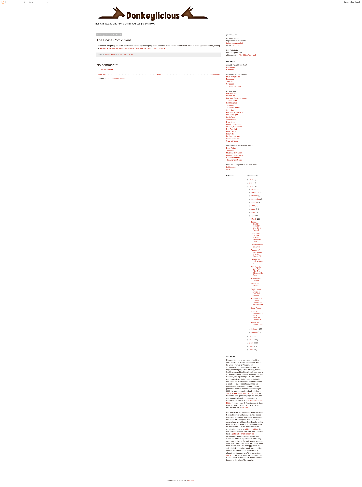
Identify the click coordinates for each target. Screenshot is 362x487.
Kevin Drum (230, 117)
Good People (256, 308)
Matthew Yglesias (233, 77)
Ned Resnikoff (231, 129)
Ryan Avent (230, 122)
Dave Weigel (231, 148)
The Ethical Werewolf (247, 55)
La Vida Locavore (233, 136)
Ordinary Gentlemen (234, 127)
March (254, 219)
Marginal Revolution (234, 153)
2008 (251, 350)
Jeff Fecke (230, 105)
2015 (251, 180)
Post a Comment (106, 70)
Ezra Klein (230, 70)
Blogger (191, 480)
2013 (251, 186)
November (255, 193)
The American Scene (234, 160)
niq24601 (245, 408)
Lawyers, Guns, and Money (236, 98)
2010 (251, 343)
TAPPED (229, 82)
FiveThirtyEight (232, 115)
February (255, 329)
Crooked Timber (232, 141)
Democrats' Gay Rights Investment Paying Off (256, 253)
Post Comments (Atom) (116, 79)
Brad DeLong (231, 93)
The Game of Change (256, 279)
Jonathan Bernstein (233, 86)
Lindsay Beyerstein (233, 124)
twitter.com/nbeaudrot (234, 43)
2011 (251, 340)
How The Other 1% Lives (257, 246)
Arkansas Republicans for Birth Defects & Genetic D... (257, 315)
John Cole (230, 110)
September (255, 199)
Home (159, 75)
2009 (251, 346)
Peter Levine (231, 132)
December (255, 189)
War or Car (230, 455)
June (253, 209)
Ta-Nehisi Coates (233, 108)
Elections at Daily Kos (234, 113)
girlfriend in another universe (243, 434)
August (254, 202)
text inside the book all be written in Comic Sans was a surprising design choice (132, 48)
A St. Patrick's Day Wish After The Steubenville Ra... (257, 271)
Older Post (216, 75)
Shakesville (230, 96)
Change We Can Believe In (257, 262)
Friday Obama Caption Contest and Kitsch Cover (257, 302)
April (253, 216)
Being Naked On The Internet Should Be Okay (256, 237)
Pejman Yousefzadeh (234, 155)
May (253, 212)
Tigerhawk (230, 150)
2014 (251, 183)
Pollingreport (231, 167)
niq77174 (235, 46)
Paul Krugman (231, 103)
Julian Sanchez (232, 101)
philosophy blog (251, 429)
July (253, 206)
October (254, 196)
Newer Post (101, 75)
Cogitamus (230, 67)
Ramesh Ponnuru (233, 158)
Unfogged (230, 84)
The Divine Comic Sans (256, 324)
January (254, 332)
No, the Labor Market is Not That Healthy (256, 292)
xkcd (228, 170)
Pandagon (230, 79)
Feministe (230, 134)
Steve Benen (231, 120)
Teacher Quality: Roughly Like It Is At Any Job (256, 226)
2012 (251, 336)
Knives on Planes (255, 285)
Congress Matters (233, 139)
